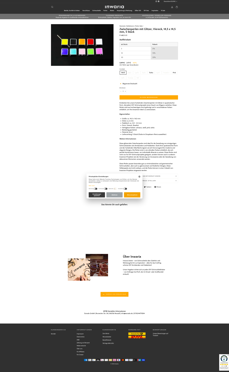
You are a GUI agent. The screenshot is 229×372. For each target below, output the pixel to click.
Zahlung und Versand (83, 343)
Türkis (151, 73)
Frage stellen (149, 180)
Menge (123, 88)
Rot (138, 78)
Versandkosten (134, 65)
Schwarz (166, 73)
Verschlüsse (86, 10)
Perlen (105, 10)
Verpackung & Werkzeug (124, 10)
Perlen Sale (138, 26)
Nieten (112, 10)
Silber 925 (138, 10)
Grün (158, 73)
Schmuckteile (96, 10)
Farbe (122, 69)
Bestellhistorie (107, 340)
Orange (130, 78)
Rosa (144, 73)
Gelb (123, 78)
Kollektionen (130, 26)
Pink (174, 73)
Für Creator (80, 354)
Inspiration (155, 10)
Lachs (137, 73)
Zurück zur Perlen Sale (115, 294)
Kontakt (53, 334)
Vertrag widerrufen (108, 343)
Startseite (123, 26)
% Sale (163, 10)
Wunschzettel (107, 337)
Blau (129, 73)
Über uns (79, 348)
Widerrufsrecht (81, 346)
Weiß (123, 73)
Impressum (80, 334)
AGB (78, 340)
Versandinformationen (148, 176)
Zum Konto (106, 333)
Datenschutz (80, 337)
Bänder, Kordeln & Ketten (72, 10)
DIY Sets (146, 10)
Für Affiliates (80, 352)
